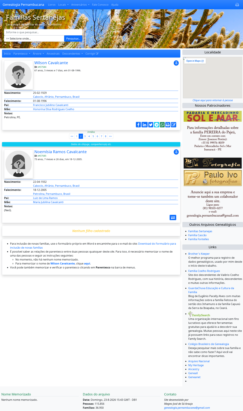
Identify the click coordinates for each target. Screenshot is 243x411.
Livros (52, 4)
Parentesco (20, 53)
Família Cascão (197, 235)
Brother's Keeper (199, 254)
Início (7, 53)
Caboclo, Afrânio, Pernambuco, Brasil (56, 97)
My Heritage (196, 365)
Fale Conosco (100, 4)
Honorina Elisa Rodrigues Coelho (53, 109)
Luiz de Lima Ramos (45, 198)
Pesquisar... (73, 38)
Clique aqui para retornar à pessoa (213, 100)
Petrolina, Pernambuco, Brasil (51, 194)
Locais (62, 4)
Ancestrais (53, 53)
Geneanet (194, 377)
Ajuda (114, 4)
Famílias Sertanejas (200, 231)
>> (110, 136)
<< (72, 136)
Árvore (37, 53)
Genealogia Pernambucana (23, 4)
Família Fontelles (198, 239)
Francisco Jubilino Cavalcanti (50, 105)
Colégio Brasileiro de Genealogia (208, 344)
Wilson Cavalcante (51, 62)
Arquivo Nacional (199, 361)
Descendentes (71, 53)
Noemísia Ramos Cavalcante (60, 151)
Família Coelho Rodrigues (204, 271)
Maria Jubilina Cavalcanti (48, 202)
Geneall (193, 373)
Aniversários (79, 4)
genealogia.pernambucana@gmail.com (187, 408)
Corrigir (90, 53)
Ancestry (193, 369)
